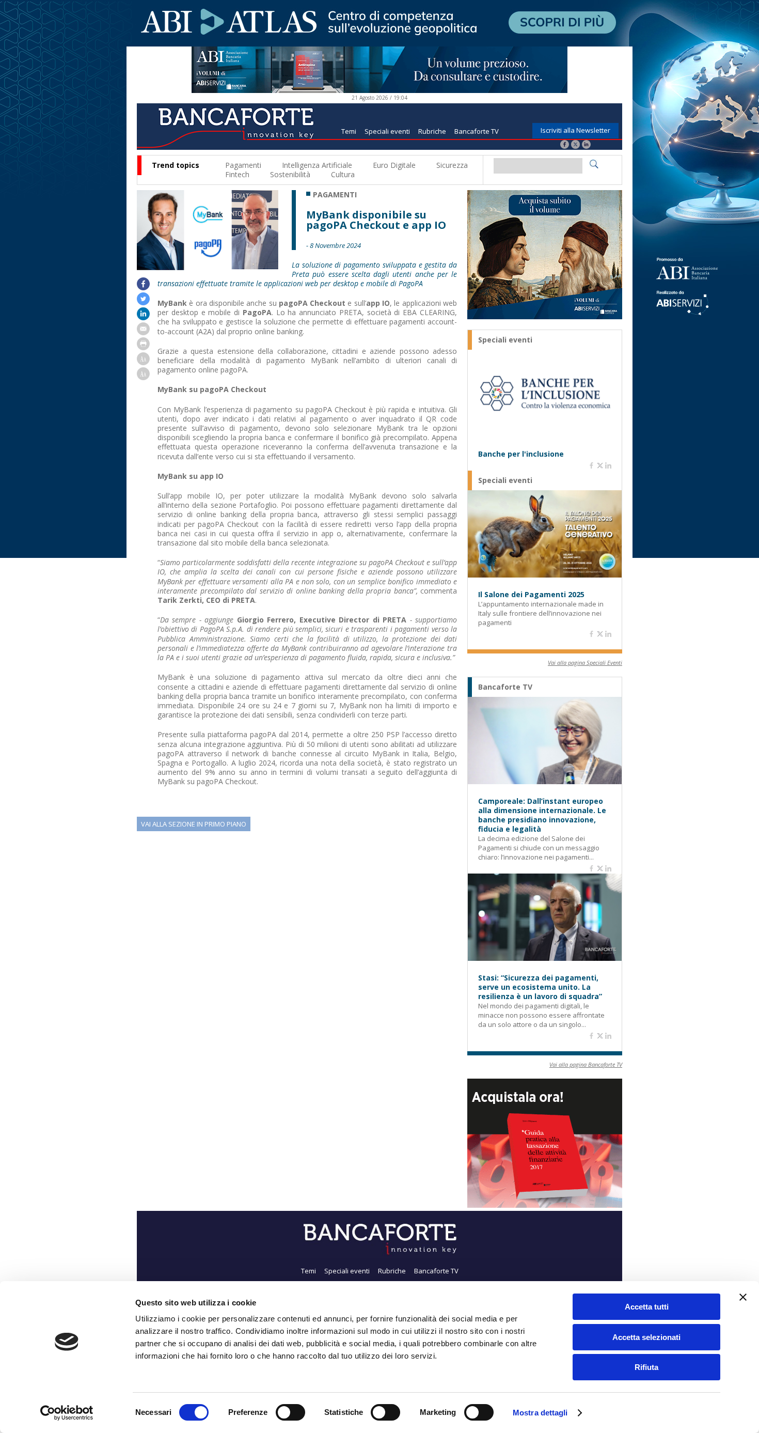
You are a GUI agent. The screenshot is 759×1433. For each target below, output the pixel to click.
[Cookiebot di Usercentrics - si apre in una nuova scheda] (67, 1413)
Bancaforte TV (476, 131)
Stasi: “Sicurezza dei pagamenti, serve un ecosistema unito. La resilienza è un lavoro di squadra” (540, 987)
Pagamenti (243, 165)
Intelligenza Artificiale (317, 165)
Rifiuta (646, 1367)
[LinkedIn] (586, 145)
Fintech (237, 174)
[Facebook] (564, 145)
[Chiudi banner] (743, 1297)
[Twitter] (575, 145)
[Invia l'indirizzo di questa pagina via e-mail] (143, 332)
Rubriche (432, 131)
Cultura (343, 174)
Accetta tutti (647, 1306)
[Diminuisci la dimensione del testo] (143, 377)
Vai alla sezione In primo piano (193, 824)
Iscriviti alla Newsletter (575, 130)
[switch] (290, 1412)
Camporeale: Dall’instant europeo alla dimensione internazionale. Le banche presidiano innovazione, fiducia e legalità (542, 815)
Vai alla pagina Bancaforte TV (585, 1064)
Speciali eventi (387, 131)
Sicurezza (452, 165)
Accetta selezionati (646, 1337)
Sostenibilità (290, 174)
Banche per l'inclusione (521, 454)
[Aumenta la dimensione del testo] (143, 362)
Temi (348, 131)
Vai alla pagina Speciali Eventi (585, 662)
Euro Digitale (394, 165)
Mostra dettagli (540, 1412)
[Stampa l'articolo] (143, 347)
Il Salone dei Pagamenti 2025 (531, 594)
